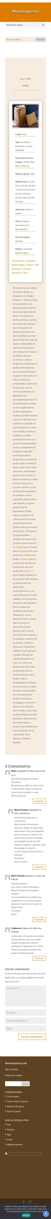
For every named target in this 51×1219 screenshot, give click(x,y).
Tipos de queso (14, 1111)
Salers (26, 559)
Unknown (16, 928)
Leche (10, 1139)
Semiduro (16, 272)
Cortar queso (13, 1096)
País (9, 1124)
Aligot (15, 662)
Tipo (9, 1134)
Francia (26, 268)
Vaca (25, 272)
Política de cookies (13, 1075)
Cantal (30, 264)
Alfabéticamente (15, 1144)
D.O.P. (28, 571)
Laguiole (25, 551)
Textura (10, 1129)
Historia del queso (15, 1106)
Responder (39, 801)
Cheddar (19, 547)
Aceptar (26, 1215)
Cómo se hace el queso (17, 1101)
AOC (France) (18, 260)
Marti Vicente (18, 875)
